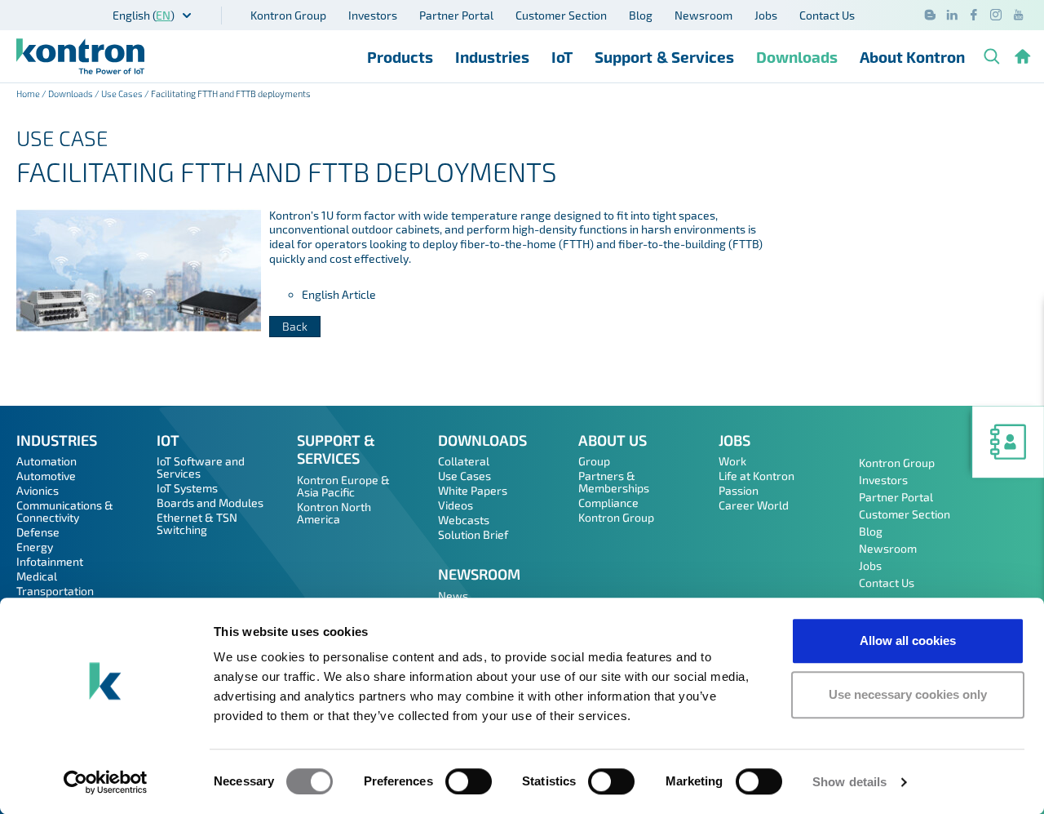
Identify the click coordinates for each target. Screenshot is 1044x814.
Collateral (463, 461)
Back (294, 326)
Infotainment (49, 561)
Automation (46, 461)
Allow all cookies (908, 640)
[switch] (468, 781)
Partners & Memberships (613, 482)
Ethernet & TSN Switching (197, 523)
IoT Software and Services (201, 467)
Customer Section (561, 15)
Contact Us (827, 15)
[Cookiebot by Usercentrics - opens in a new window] (105, 782)
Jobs (765, 15)
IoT (562, 56)
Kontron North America (334, 513)
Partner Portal (456, 15)
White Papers (472, 490)
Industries (492, 56)
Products (400, 56)
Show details (849, 782)
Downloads (797, 56)
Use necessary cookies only (908, 694)
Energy (34, 547)
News (453, 596)
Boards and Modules (210, 502)
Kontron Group (288, 15)
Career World (754, 505)
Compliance (608, 502)
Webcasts (463, 520)
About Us (612, 440)
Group (594, 461)
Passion (739, 490)
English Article (339, 294)
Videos (455, 505)
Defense (38, 532)
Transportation (55, 591)
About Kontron (912, 56)
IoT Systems (187, 488)
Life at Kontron (756, 476)
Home (28, 93)
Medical (36, 576)
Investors (372, 15)
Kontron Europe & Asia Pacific (343, 486)
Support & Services (664, 56)
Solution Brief (473, 534)
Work (732, 461)
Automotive (46, 476)
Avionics (37, 490)
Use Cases (122, 93)
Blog (640, 15)
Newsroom (703, 15)
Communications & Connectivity (64, 511)
